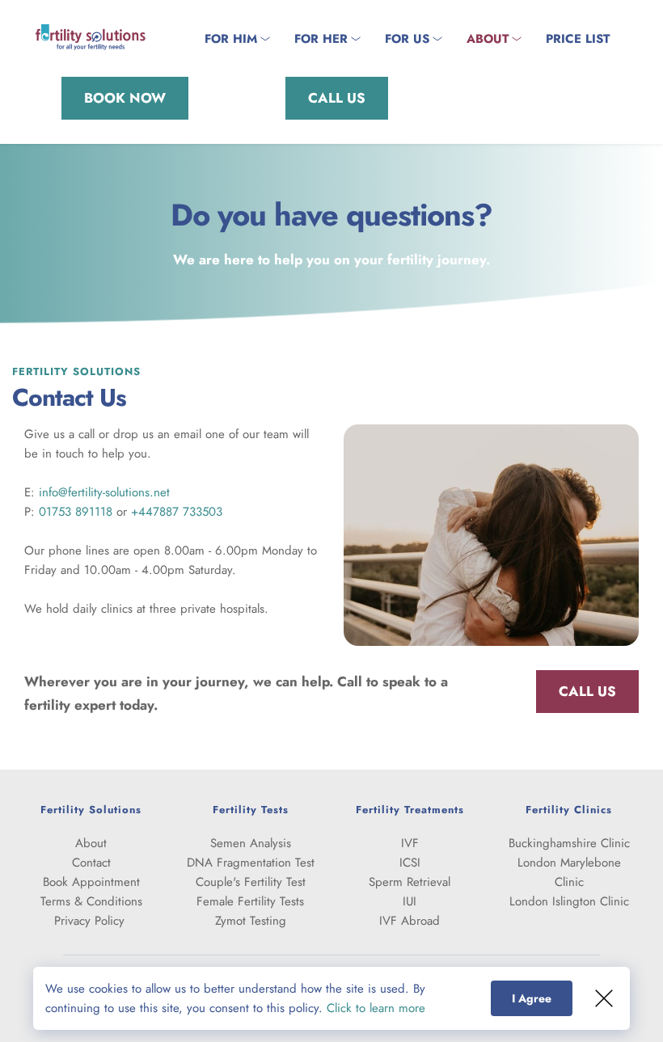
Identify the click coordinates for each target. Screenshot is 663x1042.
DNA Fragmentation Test (251, 862)
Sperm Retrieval (409, 882)
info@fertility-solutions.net (104, 492)
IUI (409, 901)
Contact (91, 862)
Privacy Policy (91, 921)
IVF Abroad (409, 921)
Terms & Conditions (91, 901)
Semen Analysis (250, 843)
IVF (410, 843)
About (91, 843)
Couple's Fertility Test (251, 882)
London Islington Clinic (569, 901)
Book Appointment (91, 882)
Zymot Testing (250, 921)
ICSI (409, 862)
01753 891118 (75, 512)
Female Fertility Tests (250, 901)
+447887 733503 (176, 512)
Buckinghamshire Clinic (569, 843)
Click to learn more (376, 1008)
